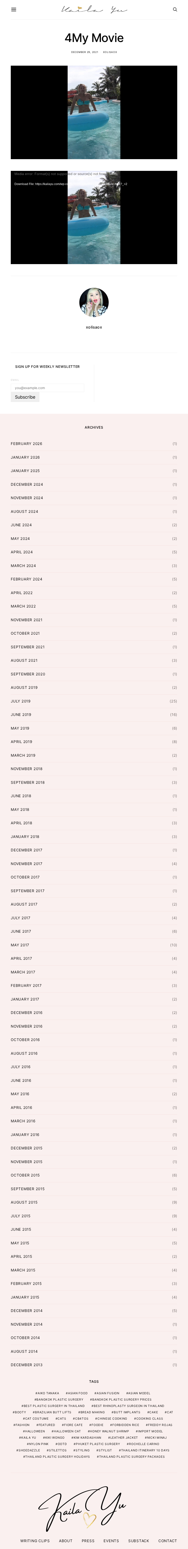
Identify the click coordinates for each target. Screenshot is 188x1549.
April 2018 (21, 823)
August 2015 (24, 1202)
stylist (105, 1450)
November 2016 (27, 1026)
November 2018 (27, 768)
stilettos (58, 1450)
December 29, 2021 (84, 52)
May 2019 (20, 728)
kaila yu (28, 1437)
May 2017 (20, 945)
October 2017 (25, 877)
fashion (23, 1425)
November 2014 (27, 1324)
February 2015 (26, 1283)
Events (111, 1541)
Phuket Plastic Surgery (98, 1444)
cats (62, 1418)
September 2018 (28, 782)
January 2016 (25, 1134)
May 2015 (20, 1243)
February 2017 (26, 985)
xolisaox (110, 52)
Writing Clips (35, 1541)
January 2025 (25, 470)
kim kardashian (88, 1437)
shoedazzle (29, 1450)
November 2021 (27, 620)
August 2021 (24, 660)
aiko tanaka (48, 1393)
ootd (62, 1444)
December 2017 (27, 850)
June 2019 (21, 714)
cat (170, 1412)
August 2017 (24, 904)
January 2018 (25, 836)
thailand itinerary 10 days (145, 1450)
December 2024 (27, 484)
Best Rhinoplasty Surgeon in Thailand (129, 1406)
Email (15, 379)
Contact (167, 1541)
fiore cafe (73, 1425)
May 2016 (20, 1094)
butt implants (127, 1412)
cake (153, 1412)
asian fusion (108, 1393)
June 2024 (21, 525)
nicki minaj (157, 1437)
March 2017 (23, 972)
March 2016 (23, 1121)
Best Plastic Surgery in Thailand (54, 1406)
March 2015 (23, 1270)
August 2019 (24, 687)
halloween (35, 1431)
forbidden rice (125, 1425)
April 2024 (22, 552)
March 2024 (23, 565)
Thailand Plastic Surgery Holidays (57, 1456)
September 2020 (28, 674)
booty (20, 1412)
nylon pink (39, 1444)
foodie (98, 1425)
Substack (138, 1541)
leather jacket (124, 1437)
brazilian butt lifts (53, 1412)
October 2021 (25, 633)
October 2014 (25, 1337)
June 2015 (21, 1229)
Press (88, 1541)
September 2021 (28, 647)
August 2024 (24, 511)
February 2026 (26, 443)
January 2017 (25, 999)
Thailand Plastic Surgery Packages (132, 1456)
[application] (94, 217)
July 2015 (21, 1216)
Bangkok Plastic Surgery (59, 1399)
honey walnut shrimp (109, 1431)
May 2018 (20, 809)
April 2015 (21, 1256)
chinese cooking (112, 1418)
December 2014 (27, 1310)
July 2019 (21, 701)
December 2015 (27, 1148)
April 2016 (21, 1107)
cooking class (149, 1418)
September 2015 (28, 1189)
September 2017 (28, 890)
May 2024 (20, 538)
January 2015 (25, 1297)
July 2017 (21, 918)
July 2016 (21, 1066)
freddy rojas (160, 1425)
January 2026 (25, 457)
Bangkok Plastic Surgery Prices (122, 1399)
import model (150, 1431)
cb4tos (82, 1418)
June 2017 (21, 931)
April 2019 (21, 741)
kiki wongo (55, 1437)
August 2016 (24, 1053)
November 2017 (27, 863)
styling (83, 1450)
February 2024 (27, 579)
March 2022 (23, 606)
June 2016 (21, 1080)
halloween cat (67, 1431)
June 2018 (21, 796)
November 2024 (27, 498)
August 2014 (24, 1351)
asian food (78, 1393)
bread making (93, 1412)
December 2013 (27, 1365)
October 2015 (25, 1175)
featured (47, 1425)
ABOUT (66, 1541)
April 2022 (22, 592)
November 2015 (27, 1161)
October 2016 (25, 1039)
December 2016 (27, 1012)
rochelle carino (144, 1444)
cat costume (37, 1418)
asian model (139, 1393)
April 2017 (21, 958)
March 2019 (23, 755)
